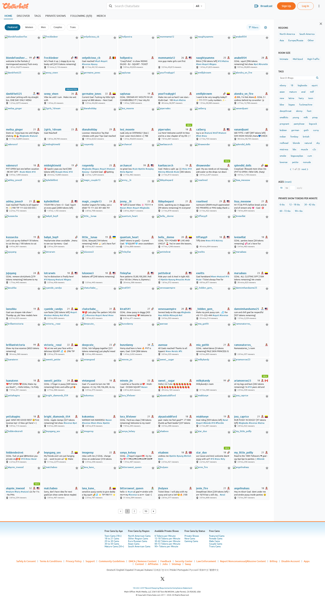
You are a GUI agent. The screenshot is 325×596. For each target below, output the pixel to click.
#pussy (94, 64)
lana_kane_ (88, 488)
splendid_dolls (242, 165)
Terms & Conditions (51, 561)
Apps (307, 561)
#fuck (66, 315)
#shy (223, 459)
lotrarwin (49, 273)
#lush (97, 61)
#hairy (17, 492)
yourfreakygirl (167, 93)
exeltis (200, 273)
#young (85, 172)
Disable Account (290, 561)
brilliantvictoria (15, 344)
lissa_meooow (242, 201)
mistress (284, 149)
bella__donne (166, 237)
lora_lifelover (128, 416)
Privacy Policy (74, 561)
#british (187, 456)
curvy (316, 130)
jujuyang (11, 273)
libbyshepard (166, 201)
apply (299, 188)
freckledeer (51, 57)
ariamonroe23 (242, 380)
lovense (284, 162)
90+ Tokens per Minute (166, 546)
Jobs (165, 564)
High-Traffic (313, 59)
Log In (305, 6)
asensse (162, 344)
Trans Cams (215, 546)
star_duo (201, 452)
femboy (294, 136)
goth (306, 130)
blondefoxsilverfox (17, 57)
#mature (222, 133)
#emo (122, 172)
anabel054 (240, 57)
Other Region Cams (138, 538)
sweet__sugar (166, 380)
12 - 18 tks (294, 204)
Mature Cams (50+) (114, 546)
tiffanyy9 (201, 237)
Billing (273, 561)
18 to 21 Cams (112, 538)
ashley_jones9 (14, 201)
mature (293, 92)
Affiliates (153, 564)
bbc (294, 149)
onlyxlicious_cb (91, 57)
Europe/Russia (295, 40)
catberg (201, 129)
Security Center (183, 561)
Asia (282, 40)
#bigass (212, 64)
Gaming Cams (191, 541)
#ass (160, 315)
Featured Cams (216, 536)
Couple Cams (215, 544)
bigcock (313, 124)
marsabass (240, 273)
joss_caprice (241, 416)
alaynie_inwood (15, 488)
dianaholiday (89, 129)
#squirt (104, 61)
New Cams (190, 538)
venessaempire (167, 308)
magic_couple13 (92, 201)
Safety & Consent (26, 561)
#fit (180, 351)
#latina (225, 61)
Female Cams (215, 538)
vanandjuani (241, 129)
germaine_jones (91, 93)
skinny (299, 111)
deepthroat (286, 111)
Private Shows (192, 536)
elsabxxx (163, 452)
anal (303, 92)
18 (292, 85)
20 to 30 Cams (112, 541)
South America (306, 34)
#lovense (86, 64)
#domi (28, 172)
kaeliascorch (165, 165)
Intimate (284, 59)
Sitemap (176, 564)
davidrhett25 (14, 93)
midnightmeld (52, 165)
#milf (215, 133)
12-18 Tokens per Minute (167, 538)
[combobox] (150, 6)
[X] (162, 579)
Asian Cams (133, 544)
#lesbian (48, 315)
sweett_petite (52, 380)
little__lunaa (89, 237)
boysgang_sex (52, 452)
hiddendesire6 (14, 452)
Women (29, 27)
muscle (304, 149)
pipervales (164, 129)
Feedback (165, 561)
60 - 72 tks (285, 211)
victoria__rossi (53, 344)
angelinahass (241, 488)
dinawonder (203, 165)
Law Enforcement (206, 561)
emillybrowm (204, 93)
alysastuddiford (167, 416)
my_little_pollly (243, 452)
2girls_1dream (52, 129)
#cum (175, 100)
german (295, 130)
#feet (198, 136)
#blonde (169, 172)
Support (90, 561)
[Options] (265, 27)
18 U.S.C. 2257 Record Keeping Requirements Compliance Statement (162, 588)
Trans (73, 27)
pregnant (284, 124)
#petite (141, 169)
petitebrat (164, 273)
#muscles (180, 279)
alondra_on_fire (243, 93)
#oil (61, 315)
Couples (58, 27)
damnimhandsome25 (246, 308)
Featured (12, 27)
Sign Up (286, 6)
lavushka (11, 308)
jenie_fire (202, 488)
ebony (283, 85)
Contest (139, 564)
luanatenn (12, 380)
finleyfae (125, 273)
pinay (315, 117)
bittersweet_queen (131, 488)
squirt (315, 85)
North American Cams (139, 536)
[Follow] (39, 38)
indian (283, 136)
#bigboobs (24, 136)
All (197, 6)
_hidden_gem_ (205, 308)
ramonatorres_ (243, 344)
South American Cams (139, 546)
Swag (188, 564)
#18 (220, 61)
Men (43, 27)
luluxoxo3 (88, 273)
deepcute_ (88, 344)
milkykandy (203, 380)
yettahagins (13, 416)
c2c (314, 149)
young (296, 117)
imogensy (87, 452)
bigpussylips (297, 156)
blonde (296, 143)
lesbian (283, 130)
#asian (123, 208)
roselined (201, 201)
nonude (307, 162)
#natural (34, 136)
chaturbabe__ (90, 308)
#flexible (220, 423)
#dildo (166, 315)
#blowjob (173, 315)
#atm (160, 459)
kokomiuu (88, 416)
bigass (292, 104)
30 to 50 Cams (112, 544)
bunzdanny (126, 344)
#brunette (263, 64)
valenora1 (12, 165)
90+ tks (298, 211)
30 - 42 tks (309, 204)
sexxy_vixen (51, 93)
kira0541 (125, 308)
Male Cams (214, 541)
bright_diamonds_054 (57, 416)
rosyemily (88, 165)
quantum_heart (129, 237)
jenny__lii (125, 201)
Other (311, 40)
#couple (59, 172)
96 (146, 511)
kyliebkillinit (51, 201)
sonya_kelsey (128, 452)
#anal (105, 315)
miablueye (202, 416)
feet (309, 111)
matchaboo (50, 488)
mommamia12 (166, 57)
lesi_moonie (127, 129)
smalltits (284, 117)
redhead (284, 143)
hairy (301, 98)
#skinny (161, 172)
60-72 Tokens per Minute (167, 544)
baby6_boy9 (51, 237)
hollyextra (126, 57)
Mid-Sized (298, 59)
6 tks (282, 204)
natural (308, 143)
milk (306, 117)
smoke (283, 156)
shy (318, 143)
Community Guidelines (112, 561)
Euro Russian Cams (137, 541)
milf (312, 92)
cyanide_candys (53, 308)
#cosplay (150, 169)
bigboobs (302, 85)
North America (287, 34)
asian (282, 92)
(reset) (288, 182)
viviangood (88, 380)
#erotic (175, 351)
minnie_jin (126, 380)
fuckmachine (305, 104)
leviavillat (240, 237)
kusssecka (12, 237)
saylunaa (125, 93)
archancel (126, 165)
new (282, 98)
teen (310, 98)
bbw (282, 104)
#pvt (256, 64)
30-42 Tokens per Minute (167, 541)
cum (310, 156)
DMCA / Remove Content (142, 561)
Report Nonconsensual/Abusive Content (243, 561)
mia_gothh (202, 344)
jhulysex (163, 488)
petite (295, 162)
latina (291, 98)
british (306, 136)
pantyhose (299, 124)
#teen (199, 64)
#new (204, 136)
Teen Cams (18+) (113, 536)
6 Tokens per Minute (165, 536)
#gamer (129, 172)
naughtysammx (205, 57)
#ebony (55, 315)
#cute (22, 172)
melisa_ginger (14, 129)
